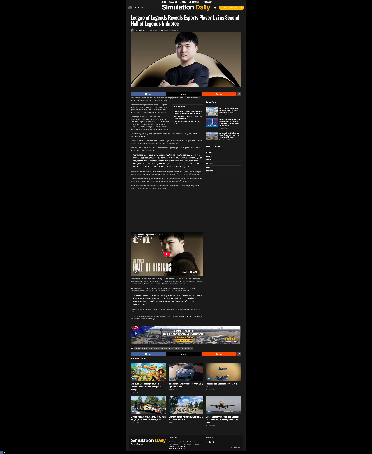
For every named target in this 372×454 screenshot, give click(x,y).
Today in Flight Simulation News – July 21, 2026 (187, 122)
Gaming (163, 2)
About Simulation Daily (175, 442)
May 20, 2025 (153, 30)
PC (182, 348)
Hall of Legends (154, 348)
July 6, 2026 (223, 115)
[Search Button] (215, 7)
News (161, 30)
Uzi (132, 105)
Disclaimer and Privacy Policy (177, 448)
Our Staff (185, 442)
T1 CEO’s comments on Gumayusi (144, 319)
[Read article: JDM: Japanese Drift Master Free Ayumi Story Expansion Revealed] (186, 372)
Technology (207, 2)
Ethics (192, 442)
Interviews (210, 164)
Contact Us (199, 442)
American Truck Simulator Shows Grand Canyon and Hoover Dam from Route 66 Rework (230, 135)
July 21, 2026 (211, 389)
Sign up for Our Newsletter (231, 8)
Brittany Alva (141, 30)
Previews (209, 171)
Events (209, 156)
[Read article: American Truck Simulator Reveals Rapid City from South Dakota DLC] (186, 405)
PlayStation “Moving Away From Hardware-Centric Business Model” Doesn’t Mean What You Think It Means (229, 122)
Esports (183, 2)
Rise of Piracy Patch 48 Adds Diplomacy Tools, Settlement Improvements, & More (229, 110)
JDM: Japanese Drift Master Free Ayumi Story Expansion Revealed (188, 117)
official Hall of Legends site (184, 309)
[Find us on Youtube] (142, 8)
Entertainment (194, 2)
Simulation (173, 2)
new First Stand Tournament (190, 316)
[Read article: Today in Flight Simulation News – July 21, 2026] (223, 372)
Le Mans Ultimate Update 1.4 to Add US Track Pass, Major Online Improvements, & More (148, 418)
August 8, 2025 (224, 128)
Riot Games (188, 348)
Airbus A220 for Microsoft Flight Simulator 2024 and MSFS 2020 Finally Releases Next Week (222, 419)
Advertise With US (174, 444)
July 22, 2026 (135, 392)
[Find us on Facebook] (135, 8)
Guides (208, 160)
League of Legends (167, 348)
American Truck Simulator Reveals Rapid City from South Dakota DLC (186, 418)
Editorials (210, 152)
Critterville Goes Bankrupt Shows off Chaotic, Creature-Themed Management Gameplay (188, 112)
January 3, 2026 (224, 139)
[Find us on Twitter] (139, 7)
